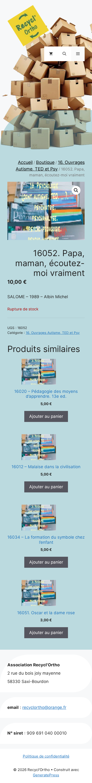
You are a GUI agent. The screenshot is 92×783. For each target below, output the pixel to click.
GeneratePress (46, 775)
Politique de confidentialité (46, 756)
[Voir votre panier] (51, 53)
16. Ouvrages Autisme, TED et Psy (53, 333)
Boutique (45, 162)
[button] (64, 53)
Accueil (25, 162)
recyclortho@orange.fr (44, 707)
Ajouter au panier (46, 416)
